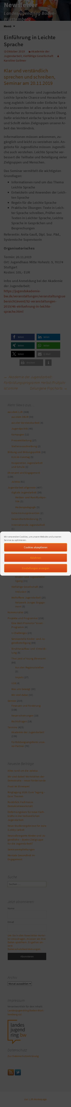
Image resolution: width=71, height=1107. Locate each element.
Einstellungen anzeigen (35, 568)
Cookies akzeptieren (35, 547)
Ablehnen (35, 557)
